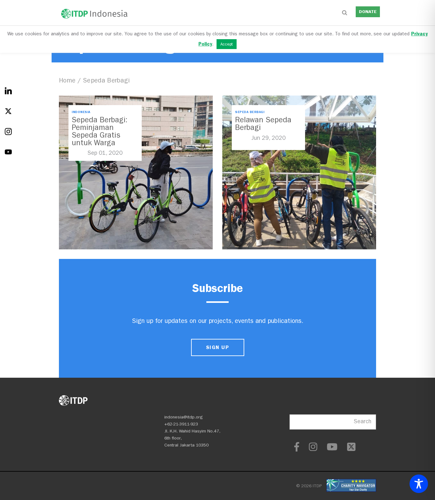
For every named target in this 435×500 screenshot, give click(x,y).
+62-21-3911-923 (181, 424)
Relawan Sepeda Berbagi (263, 123)
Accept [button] (226, 44)
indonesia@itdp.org (183, 417)
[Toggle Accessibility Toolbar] (419, 484)
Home (67, 80)
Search (362, 421)
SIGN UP (217, 347)
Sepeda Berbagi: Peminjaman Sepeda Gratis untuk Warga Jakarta (99, 135)
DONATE (368, 11)
